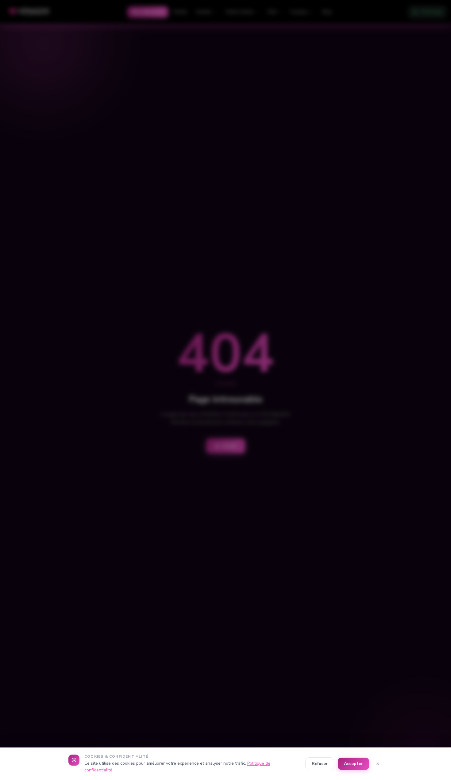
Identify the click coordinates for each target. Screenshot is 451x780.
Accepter (353, 764)
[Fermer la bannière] (378, 764)
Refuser (320, 764)
